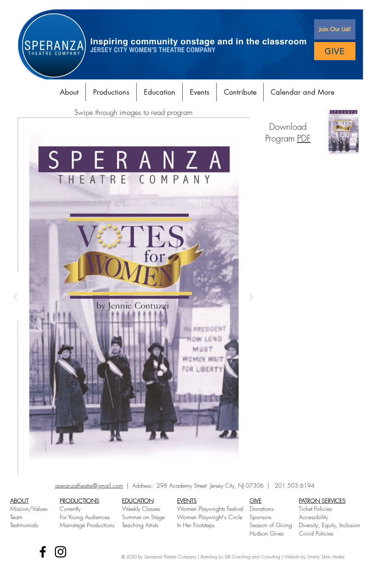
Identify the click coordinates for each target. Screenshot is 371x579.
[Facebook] (42, 551)
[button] (334, 29)
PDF (304, 138)
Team (16, 517)
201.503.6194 (294, 485)
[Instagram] (60, 551)
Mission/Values (28, 509)
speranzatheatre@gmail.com (89, 485)
